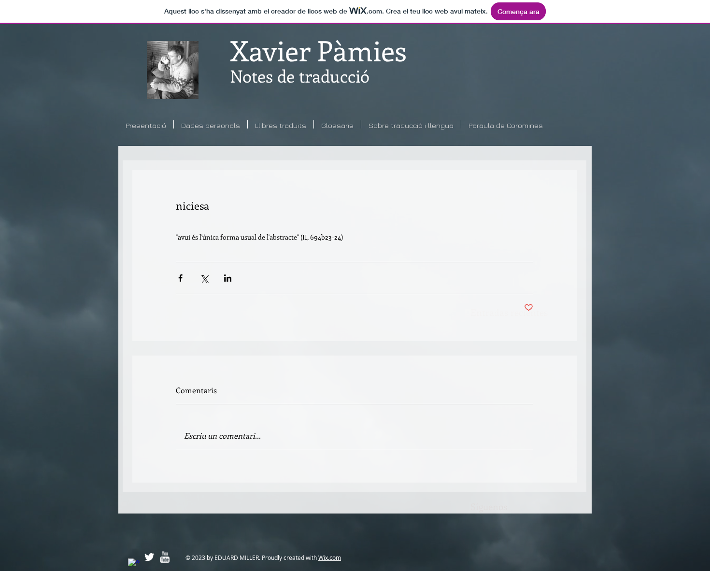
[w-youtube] (164, 557)
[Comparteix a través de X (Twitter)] (204, 278)
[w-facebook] (134, 564)
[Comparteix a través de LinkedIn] (227, 278)
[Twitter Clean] (149, 557)
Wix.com (329, 557)
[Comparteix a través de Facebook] (180, 278)
